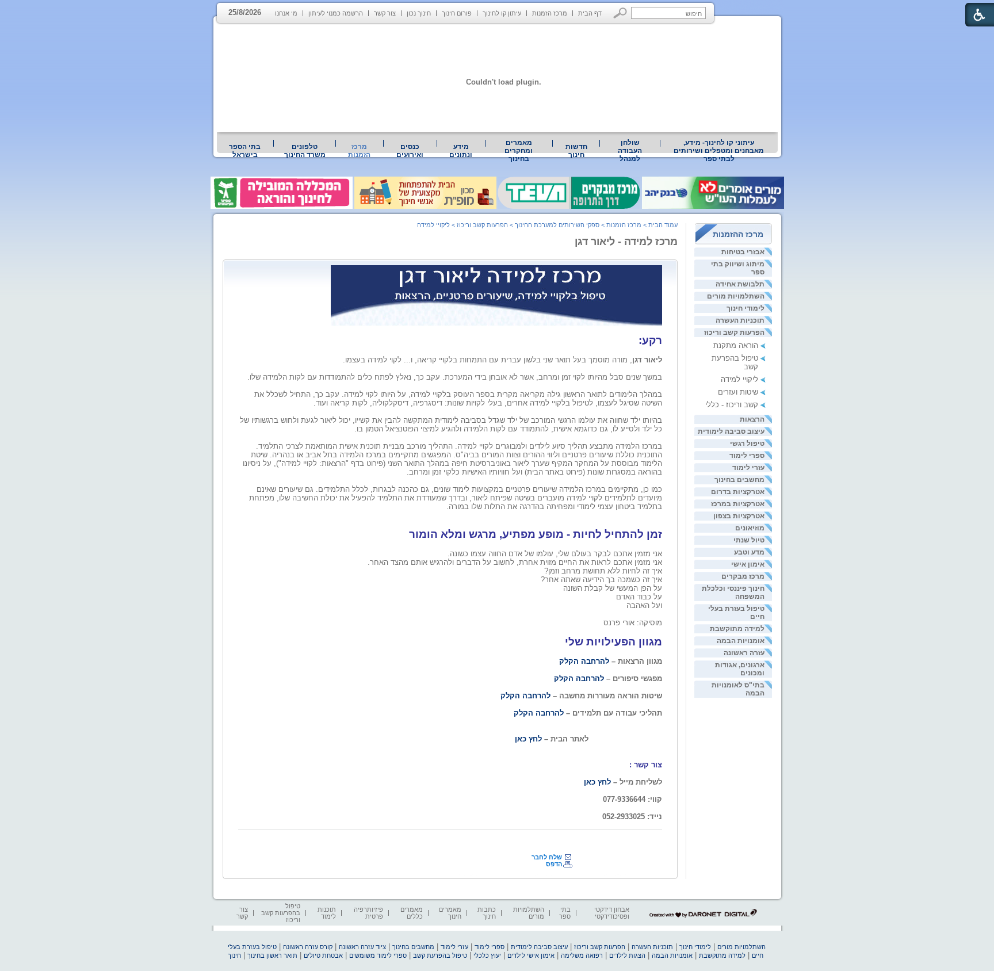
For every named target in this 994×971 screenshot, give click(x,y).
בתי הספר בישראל (245, 151)
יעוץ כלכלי (487, 955)
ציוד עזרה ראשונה (362, 946)
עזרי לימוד (748, 468)
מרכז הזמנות (549, 13)
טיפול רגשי (747, 443)
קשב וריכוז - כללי (731, 404)
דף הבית (590, 13)
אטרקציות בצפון (738, 516)
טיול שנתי (748, 540)
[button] (620, 13)
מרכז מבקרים (742, 576)
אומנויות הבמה (740, 641)
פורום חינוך (457, 13)
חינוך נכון (419, 13)
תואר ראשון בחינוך (272, 955)
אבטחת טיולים (323, 955)
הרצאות (752, 419)
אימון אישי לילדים (531, 955)
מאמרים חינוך (450, 913)
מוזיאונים (749, 528)
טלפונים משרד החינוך (305, 151)
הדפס (554, 864)
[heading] (661, 515)
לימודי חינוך (745, 308)
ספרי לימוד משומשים (378, 955)
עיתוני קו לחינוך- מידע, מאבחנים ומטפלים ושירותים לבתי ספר (719, 151)
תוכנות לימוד (327, 913)
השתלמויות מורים (735, 296)
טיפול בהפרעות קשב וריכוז (280, 913)
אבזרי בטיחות (742, 252)
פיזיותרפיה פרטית (368, 913)
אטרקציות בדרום (737, 492)
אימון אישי (747, 564)
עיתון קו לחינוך (502, 13)
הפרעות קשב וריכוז (734, 332)
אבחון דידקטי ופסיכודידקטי (611, 913)
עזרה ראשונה (744, 653)
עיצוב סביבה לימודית (731, 431)
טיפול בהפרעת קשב (440, 955)
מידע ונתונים (460, 151)
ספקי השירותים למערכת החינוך (557, 224)
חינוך (234, 955)
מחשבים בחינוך (739, 480)
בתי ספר (565, 913)
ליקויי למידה (739, 379)
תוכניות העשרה (740, 320)
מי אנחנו (286, 13)
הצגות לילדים (627, 955)
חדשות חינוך (576, 151)
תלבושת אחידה (740, 284)
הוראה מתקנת (735, 345)
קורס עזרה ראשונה (307, 946)
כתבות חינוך (486, 913)
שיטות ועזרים (738, 392)
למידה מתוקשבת (737, 629)
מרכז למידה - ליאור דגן (626, 241)
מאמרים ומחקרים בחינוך (518, 151)
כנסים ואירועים (409, 151)
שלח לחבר (547, 857)
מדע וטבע (749, 552)
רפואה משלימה (582, 955)
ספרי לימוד (746, 456)
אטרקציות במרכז (737, 504)
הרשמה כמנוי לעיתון (335, 13)
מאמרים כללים (411, 913)
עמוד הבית (663, 224)
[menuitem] (719, 151)
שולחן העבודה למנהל (630, 151)
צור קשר (385, 13)
